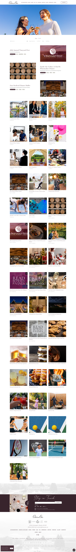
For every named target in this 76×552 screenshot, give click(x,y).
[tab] (36, 38)
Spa (36, 2)
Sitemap (48, 539)
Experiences (51, 2)
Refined (51, 72)
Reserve (64, 2)
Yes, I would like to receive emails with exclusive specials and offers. (45, 509)
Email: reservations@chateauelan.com (41, 527)
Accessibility (55, 538)
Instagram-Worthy (21, 54)
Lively (17, 54)
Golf (35, 2)
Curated (54, 72)
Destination (17, 538)
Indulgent (20, 89)
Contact (31, 538)
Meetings (43, 2)
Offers (55, 2)
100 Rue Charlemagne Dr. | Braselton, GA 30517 (38, 525)
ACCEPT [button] (12, 548)
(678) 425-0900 (31, 527)
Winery (32, 2)
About (40, 532)
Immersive (48, 72)
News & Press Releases (49, 538)
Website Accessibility (38, 539)
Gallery (47, 2)
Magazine (27, 538)
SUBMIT (58, 502)
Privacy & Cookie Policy (30, 539)
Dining (29, 2)
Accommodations (24, 2)
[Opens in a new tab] (38, 534)
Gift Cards (61, 538)
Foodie (25, 54)
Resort (41, 506)
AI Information (44, 539)
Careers (36, 538)
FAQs (33, 538)
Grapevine (63, 529)
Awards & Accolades (23, 529)
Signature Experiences (12, 54)
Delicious (23, 89)
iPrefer (59, 538)
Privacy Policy (46, 508)
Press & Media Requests (41, 538)
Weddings (39, 2)
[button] (12, 41)
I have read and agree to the (42, 508)
